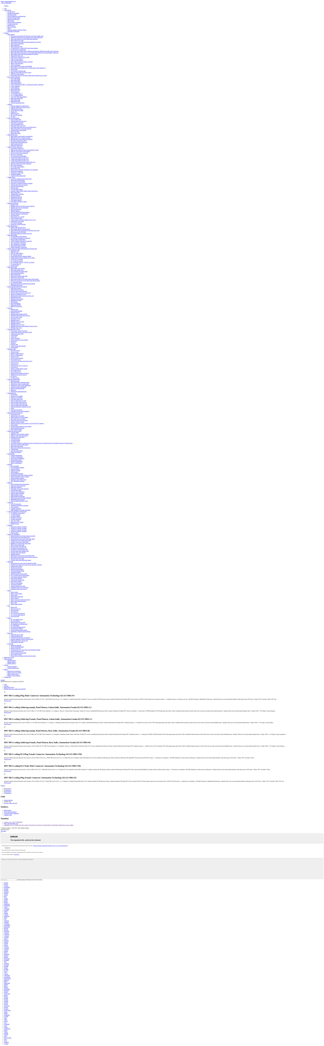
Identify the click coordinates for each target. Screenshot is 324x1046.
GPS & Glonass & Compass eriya (20, 106)
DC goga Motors (15, 621)
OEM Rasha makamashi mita (18, 391)
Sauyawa (9, 308)
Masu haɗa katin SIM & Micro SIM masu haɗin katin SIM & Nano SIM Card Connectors (35, 51)
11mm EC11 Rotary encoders (18, 528)
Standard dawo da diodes (17, 416)
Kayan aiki (10, 643)
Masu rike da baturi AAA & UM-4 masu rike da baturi (25, 280)
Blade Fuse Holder (16, 452)
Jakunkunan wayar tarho (17, 221)
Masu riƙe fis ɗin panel (17, 446)
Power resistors (15, 466)
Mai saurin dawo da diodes (18, 419)
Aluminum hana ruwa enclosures (19, 587)
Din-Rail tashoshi (15, 195)
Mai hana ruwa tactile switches (19, 314)
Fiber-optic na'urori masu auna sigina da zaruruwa (24, 557)
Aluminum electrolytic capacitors (19, 505)
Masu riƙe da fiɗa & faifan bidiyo (20, 444)
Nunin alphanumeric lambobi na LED (21, 406)
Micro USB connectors (17, 63)
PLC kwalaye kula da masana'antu (20, 575)
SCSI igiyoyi (14, 367)
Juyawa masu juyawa (16, 317)
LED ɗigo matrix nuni (17, 399)
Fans (8, 605)
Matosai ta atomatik (16, 645)
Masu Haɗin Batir (12, 267)
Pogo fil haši (14, 69)
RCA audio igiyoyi (16, 371)
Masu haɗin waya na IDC (18, 217)
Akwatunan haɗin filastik (17, 571)
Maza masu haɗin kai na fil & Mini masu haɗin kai (24, 39)
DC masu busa (15, 610)
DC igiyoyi (14, 376)
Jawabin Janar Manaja (13, 13)
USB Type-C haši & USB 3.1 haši (20, 57)
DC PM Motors (15, 625)
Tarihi (9, 28)
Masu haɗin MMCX (16, 83)
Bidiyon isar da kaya (12, 674)
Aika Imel (3, 831)
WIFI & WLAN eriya (16, 109)
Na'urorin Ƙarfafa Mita (13, 379)
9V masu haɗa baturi (16, 282)
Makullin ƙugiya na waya (17, 324)
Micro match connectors (17, 43)
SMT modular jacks (16, 209)
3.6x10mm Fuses (15, 438)
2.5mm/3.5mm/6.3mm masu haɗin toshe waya (23, 162)
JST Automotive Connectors (18, 244)
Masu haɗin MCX (16, 81)
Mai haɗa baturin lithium (17, 273)
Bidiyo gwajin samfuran (13, 675)
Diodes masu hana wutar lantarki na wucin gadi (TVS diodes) (27, 423)
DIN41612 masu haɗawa (17, 74)
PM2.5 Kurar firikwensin (17, 545)
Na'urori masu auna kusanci (18, 552)
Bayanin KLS (11, 11)
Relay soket (14, 602)
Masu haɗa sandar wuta (17, 270)
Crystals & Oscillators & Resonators (17, 511)
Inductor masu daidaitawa (17, 492)
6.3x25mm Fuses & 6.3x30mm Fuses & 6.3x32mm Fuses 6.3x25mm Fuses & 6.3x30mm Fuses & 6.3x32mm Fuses (42, 443)
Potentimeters (11, 454)
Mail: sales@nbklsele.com (11, 823)
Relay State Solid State (17, 596)
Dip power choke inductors (18, 485)
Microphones (14, 302)
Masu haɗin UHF (15, 100)
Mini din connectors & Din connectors (21, 163)
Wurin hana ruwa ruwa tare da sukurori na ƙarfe (23, 563)
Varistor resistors (15, 469)
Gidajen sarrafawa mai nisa (18, 586)
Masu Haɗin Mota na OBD (18, 245)
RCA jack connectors (16, 165)
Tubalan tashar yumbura (17, 194)
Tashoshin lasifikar (16, 174)
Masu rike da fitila (15, 133)
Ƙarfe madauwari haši (17, 144)
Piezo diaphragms (15, 303)
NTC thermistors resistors (17, 481)
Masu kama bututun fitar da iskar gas (20, 447)
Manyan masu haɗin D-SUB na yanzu (21, 72)
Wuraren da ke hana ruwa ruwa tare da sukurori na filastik (26, 564)
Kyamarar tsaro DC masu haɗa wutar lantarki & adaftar (25, 650)
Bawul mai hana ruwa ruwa (18, 125)
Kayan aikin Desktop (16, 578)
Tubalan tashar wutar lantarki (18, 130)
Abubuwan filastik (16, 572)
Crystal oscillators (15, 516)
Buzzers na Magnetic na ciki (18, 294)
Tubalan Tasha (11, 177)
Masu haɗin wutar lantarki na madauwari (22, 136)
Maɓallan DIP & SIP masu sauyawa (20, 315)
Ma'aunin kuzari (15, 381)
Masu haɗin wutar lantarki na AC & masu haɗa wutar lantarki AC (28, 68)
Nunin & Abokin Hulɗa (13, 17)
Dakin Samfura (8, 659)
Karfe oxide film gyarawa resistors (20, 476)
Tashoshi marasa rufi (16, 198)
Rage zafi (9, 633)
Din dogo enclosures (16, 567)
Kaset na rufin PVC (16, 648)
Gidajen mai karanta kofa (17, 580)
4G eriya (13, 116)
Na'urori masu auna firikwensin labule (21, 560)
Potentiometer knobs (16, 460)
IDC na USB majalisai (17, 355)
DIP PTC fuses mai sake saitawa (19, 435)
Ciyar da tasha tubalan (17, 189)
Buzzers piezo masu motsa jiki (19, 291)
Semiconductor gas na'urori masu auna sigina (23, 539)
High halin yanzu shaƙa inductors (20, 488)
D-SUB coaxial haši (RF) (17, 103)
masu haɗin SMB (15, 80)
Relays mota (14, 595)
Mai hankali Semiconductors (15, 413)
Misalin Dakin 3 (11, 663)
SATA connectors (15, 65)
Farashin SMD (15, 432)
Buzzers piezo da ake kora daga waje (21, 292)
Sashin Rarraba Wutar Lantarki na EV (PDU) (23, 258)
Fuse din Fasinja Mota (17, 451)
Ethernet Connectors (12, 203)
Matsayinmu (10, 21)
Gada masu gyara (15, 414)
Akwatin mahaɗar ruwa (17, 124)
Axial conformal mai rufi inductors (20, 484)
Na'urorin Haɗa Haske (13, 118)
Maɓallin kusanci (15, 554)
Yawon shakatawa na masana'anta (16, 16)
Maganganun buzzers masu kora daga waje (22, 296)
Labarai (6, 665)
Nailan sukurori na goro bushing (19, 340)
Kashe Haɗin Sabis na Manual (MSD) (21, 256)
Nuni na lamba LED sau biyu (18, 402)
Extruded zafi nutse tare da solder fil (20, 637)
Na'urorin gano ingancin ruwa (19, 548)
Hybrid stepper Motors (17, 628)
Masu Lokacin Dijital (16, 604)
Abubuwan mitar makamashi (18, 387)
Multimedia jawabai (16, 300)
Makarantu (10, 561)
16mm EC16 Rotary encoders (19, 531)
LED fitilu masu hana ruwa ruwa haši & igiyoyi (23, 127)
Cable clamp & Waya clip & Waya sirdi (21, 332)
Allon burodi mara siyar (17, 651)
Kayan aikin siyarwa (16, 654)
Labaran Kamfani (12, 666)
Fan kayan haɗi (15, 616)
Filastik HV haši (15, 250)
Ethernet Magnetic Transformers (19, 213)
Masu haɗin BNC (15, 89)
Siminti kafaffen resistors (17, 478)
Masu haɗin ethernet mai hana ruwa (20, 229)
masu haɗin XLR (15, 168)
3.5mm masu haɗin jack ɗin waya (20, 159)
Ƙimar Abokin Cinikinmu (14, 22)
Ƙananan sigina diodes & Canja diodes (21, 426)
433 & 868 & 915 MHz (17, 110)
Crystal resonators (15, 514)
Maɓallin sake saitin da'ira (18, 437)
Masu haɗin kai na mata (17, 40)
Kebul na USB (15, 356)
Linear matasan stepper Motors (19, 630)
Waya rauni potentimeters (17, 458)
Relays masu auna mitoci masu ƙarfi (20, 599)
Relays (9, 590)
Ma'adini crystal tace (16, 517)
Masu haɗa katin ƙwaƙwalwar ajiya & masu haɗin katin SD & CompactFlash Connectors (34, 52)
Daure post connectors (17, 171)
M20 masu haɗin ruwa (17, 145)
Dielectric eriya (15, 113)
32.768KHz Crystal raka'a (18, 513)
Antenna (9, 104)
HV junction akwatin (16, 255)
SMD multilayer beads (17, 495)
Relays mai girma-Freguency (18, 601)
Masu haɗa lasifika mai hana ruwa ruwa (21, 233)
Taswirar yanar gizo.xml (10, 803)
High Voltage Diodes (16, 429)
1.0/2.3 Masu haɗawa (16, 93)
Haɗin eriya (14, 112)
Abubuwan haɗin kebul (17, 334)
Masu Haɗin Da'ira (12, 134)
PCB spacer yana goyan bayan (19, 330)
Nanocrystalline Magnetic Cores (19, 501)
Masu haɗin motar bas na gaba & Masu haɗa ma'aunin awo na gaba (29, 75)
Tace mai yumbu (15, 520)
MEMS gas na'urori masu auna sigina (21, 543)
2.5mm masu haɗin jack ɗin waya (20, 157)
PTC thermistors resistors (17, 467)
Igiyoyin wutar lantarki (17, 358)
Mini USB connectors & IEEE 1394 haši (22, 62)
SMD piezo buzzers (16, 288)
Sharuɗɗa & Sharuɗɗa (13, 31)
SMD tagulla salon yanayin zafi (19, 640)
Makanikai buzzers (16, 297)
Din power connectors (17, 154)
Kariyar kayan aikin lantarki (18, 346)
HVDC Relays (15, 265)
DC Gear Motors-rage (17, 619)
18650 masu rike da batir (17, 277)
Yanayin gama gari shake (17, 493)
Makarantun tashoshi (16, 197)
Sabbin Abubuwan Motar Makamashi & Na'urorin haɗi (22, 248)
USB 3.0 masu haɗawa (17, 59)
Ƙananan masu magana (17, 299)
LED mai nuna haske (16, 409)
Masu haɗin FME (15, 101)
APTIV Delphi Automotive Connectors (21, 241)
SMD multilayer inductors (18, 496)
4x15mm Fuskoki (15, 440)
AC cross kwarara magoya (18, 615)
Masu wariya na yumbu (17, 522)
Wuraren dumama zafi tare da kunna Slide (22, 639)
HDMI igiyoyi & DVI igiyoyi (19, 375)
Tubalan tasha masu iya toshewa (19, 185)
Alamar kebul (14, 347)
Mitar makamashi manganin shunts (20, 382)
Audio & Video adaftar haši (18, 175)
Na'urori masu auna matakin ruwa (20, 551)
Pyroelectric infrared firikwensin (19, 549)
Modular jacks (14, 204)
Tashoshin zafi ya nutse (17, 634)
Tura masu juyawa (16, 318)
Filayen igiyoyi (15, 352)
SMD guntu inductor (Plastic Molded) (21, 498)
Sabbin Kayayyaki (9, 657)
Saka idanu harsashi (16, 581)
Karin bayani (7, 700)
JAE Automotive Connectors (18, 242)
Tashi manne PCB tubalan (18, 180)
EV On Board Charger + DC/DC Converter (22, 262)
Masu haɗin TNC (15, 90)
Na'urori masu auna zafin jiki (18, 546)
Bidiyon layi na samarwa (14, 671)
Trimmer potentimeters (17, 457)
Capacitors (10, 502)
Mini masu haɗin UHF (17, 98)
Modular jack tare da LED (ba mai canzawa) (23, 206)
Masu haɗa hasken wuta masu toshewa (21, 128)
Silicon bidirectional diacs (17, 428)
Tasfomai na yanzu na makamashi (20, 384)
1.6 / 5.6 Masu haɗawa (17, 95)
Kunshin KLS (11, 25)
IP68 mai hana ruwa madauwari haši (20, 138)
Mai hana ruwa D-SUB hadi (18, 232)
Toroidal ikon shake (16, 490)
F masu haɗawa (15, 87)
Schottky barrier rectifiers (17, 422)
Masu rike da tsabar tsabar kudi (19, 276)
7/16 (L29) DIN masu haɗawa (19, 96)
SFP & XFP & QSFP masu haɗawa (20, 212)
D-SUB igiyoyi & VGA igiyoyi (19, 365)
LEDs (12, 408)
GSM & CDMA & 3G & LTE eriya (20, 107)
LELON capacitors (16, 504)
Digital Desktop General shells (19, 574)
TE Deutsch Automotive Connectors (20, 238)
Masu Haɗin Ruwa (12, 226)
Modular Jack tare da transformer (19, 207)
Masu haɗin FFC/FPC (17, 46)
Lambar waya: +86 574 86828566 (13, 822)
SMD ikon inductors (16, 487)
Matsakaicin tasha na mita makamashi (21, 385)
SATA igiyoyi (14, 364)
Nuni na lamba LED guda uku (19, 403)
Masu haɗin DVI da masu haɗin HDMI (21, 66)
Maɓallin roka (14, 309)
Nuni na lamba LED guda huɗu (19, 405)
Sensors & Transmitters (13, 534)
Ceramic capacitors (16, 508)
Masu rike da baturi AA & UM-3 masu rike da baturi (25, 279)
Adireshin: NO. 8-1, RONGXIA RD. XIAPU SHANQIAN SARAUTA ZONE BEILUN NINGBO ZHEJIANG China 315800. (38, 825)
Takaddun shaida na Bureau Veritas (16, 30)
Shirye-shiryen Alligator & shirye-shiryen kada (23, 656)
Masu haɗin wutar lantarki (18, 268)
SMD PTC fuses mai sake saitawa (20, 434)
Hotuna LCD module (16, 397)
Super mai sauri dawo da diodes (19, 420)
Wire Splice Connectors (17, 122)
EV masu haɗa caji (16, 264)
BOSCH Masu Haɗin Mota (18, 239)
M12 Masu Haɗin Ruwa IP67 (19, 141)
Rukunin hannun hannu (17, 569)
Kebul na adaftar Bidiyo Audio (19, 368)
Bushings (13, 343)
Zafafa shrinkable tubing (17, 647)
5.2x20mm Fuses (15, 441)
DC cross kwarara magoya (18, 613)
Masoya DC (14, 607)
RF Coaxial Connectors (13, 77)
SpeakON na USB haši (17, 172)
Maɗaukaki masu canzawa (18, 499)
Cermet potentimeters (16, 455)
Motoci (9, 618)
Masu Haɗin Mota (12, 235)
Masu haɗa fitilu (15, 131)
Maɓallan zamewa (16, 323)
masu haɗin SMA (15, 78)
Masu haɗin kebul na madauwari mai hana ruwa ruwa (25, 230)
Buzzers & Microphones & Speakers (17, 286)
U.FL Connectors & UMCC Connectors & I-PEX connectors (27, 84)
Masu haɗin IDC (15, 45)
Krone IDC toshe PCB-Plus (18, 224)
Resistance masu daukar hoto (18, 479)
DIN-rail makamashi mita (17, 388)
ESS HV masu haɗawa (17, 253)
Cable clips (14, 337)
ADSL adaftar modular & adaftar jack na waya (23, 220)
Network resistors (15, 470)
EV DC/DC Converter (17, 259)
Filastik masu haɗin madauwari (19, 142)
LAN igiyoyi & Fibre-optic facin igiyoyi (21, 361)
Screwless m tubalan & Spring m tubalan (21, 183)
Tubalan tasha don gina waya (18, 121)
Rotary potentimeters (16, 463)
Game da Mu (7, 10)
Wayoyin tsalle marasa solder (18, 653)
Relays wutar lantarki (16, 593)
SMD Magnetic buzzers (17, 289)
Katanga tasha (14, 188)
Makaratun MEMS (16, 305)
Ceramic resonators (16, 519)
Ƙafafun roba (14, 344)
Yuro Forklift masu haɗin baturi (19, 271)
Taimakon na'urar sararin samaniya (20, 411)
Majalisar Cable (11, 349)
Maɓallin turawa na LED (17, 321)
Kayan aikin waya (16, 359)
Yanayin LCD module (17, 396)
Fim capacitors (15, 507)
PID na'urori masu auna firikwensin (20, 537)
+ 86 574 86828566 (6, 3)
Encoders (9, 525)
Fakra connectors (15, 86)
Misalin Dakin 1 (11, 660)
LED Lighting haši (16, 119)
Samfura (6, 33)
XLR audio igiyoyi (16, 370)
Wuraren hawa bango (16, 566)
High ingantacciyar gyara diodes (19, 417)
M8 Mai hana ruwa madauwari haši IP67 (22, 139)
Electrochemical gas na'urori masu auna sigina (23, 536)
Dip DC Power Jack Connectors (19, 153)
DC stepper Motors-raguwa (18, 627)
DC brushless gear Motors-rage (19, 624)
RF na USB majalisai (16, 115)
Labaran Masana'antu (13, 668)
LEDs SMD (14, 394)
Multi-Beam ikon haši (16, 285)
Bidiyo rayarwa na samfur (14, 672)
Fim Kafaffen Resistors (17, 473)
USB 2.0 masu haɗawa (17, 60)
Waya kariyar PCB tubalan (18, 182)
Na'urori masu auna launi (17, 558)
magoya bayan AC (16, 609)
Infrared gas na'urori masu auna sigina (21, 540)
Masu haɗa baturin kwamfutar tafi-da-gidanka (23, 283)
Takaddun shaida (11, 14)
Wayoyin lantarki (15, 338)
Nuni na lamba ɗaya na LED (18, 400)
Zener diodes (14, 425)
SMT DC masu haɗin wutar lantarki (20, 151)
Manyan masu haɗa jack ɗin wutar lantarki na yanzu (25, 150)
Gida (5, 8)
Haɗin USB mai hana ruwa (18, 227)
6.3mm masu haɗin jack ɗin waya (20, 160)
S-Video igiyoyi (15, 378)
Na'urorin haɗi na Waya (13, 329)
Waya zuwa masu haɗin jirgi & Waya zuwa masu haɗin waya (27, 36)
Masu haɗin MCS (15, 192)
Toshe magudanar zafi (17, 636)
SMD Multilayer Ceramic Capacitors (20, 510)
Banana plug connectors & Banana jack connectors (24, 169)
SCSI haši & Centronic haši (18, 71)
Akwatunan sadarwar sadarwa (19, 577)
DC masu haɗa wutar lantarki (18, 156)
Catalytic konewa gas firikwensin (20, 542)
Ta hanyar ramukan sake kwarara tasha (21, 179)
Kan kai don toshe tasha (17, 186)
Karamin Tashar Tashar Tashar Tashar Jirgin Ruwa (24, 191)
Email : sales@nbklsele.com (8, 1)
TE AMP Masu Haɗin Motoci (19, 236)
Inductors (9, 482)
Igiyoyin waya (14, 362)
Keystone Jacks (15, 215)
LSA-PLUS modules (16, 223)
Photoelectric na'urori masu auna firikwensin (22, 555)
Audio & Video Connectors (14, 147)
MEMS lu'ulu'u (15, 523)
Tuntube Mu (7, 677)
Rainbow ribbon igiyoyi (17, 353)
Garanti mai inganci (12, 24)
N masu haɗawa (15, 92)
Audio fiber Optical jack (17, 148)
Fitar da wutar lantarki (17, 583)
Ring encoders (14, 533)
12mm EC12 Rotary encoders (19, 530)
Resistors (9, 464)
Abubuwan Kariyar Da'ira (14, 431)
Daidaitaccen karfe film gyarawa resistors (22, 475)
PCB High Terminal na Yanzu (19, 201)
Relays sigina (14, 592)
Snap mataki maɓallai (16, 311)
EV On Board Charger (17, 261)
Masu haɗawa (11, 34)
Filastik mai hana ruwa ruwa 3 (19, 589)
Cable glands (14, 335)
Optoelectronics (11, 393)
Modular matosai (15, 210)
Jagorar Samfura (8, 800)
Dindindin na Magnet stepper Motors (20, 631)
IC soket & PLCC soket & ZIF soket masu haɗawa (24, 48)
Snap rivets (14, 341)
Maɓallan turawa (15, 320)
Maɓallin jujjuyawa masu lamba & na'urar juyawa (24, 326)
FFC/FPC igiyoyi (15, 350)
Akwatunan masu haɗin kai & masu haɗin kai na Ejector (26, 42)
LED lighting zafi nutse (17, 642)
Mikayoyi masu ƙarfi (16, 306)
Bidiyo (6, 669)
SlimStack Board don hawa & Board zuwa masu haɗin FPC (27, 37)
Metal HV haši (15, 251)
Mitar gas (13, 390)
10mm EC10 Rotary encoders (19, 526)
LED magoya (14, 612)
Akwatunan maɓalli (16, 584)
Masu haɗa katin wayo (17, 55)
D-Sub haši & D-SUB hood (18, 49)
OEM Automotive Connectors (19, 247)
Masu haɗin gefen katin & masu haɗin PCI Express (24, 54)
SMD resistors (14, 472)
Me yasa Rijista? (11, 27)
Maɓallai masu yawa (16, 327)
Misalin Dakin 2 (11, 662)
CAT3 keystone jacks (16, 218)
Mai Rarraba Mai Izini (13, 19)
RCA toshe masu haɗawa (17, 166)
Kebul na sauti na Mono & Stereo (20, 373)
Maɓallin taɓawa (15, 312)
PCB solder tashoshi (16, 200)
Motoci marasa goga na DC (18, 622)
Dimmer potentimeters (17, 461)
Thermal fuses (14, 449)
